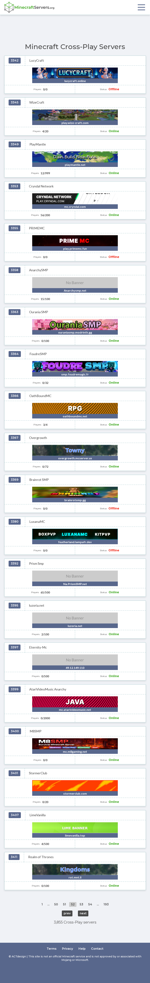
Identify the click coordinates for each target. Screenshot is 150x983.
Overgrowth (38, 438)
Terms (52, 948)
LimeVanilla (37, 815)
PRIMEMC (37, 228)
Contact (97, 948)
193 (106, 904)
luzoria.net (36, 605)
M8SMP (35, 731)
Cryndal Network (41, 186)
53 (81, 904)
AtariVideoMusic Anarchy (47, 689)
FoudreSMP (38, 354)
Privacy (67, 948)
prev (67, 913)
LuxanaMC (37, 522)
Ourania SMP (38, 312)
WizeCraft (36, 102)
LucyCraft (36, 60)
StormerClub (38, 773)
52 (73, 904)
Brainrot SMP (39, 480)
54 (90, 904)
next (83, 913)
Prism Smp (36, 563)
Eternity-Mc (38, 647)
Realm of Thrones (41, 857)
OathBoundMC (40, 396)
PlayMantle (37, 144)
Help (82, 948)
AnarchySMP (38, 270)
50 (56, 904)
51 (64, 904)
